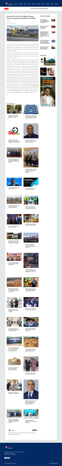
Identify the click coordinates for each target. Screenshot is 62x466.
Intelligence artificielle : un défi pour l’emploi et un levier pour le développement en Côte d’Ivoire (30, 270)
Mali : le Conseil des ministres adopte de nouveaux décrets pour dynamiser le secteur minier (30, 349)
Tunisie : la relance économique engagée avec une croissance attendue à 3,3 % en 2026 (13, 116)
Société (25, 3)
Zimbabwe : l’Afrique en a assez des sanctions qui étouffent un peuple (44, 47)
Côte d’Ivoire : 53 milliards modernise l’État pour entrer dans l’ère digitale (30, 421)
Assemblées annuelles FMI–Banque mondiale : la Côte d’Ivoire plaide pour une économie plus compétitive (31, 171)
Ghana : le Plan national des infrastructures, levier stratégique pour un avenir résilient (30, 141)
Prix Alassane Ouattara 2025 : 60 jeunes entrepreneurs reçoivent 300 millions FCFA (13, 263)
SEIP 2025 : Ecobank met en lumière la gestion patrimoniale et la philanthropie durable (14, 329)
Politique (20, 3)
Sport (29, 3)
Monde (38, 3)
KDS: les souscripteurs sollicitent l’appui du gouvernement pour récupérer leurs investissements (13, 241)
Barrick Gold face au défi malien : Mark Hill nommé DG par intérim (30, 225)
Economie (34, 3)
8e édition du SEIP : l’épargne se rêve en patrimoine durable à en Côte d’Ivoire (30, 329)
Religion (43, 3)
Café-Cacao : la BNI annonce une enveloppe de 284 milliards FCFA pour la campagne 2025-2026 (30, 289)
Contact (56, 3)
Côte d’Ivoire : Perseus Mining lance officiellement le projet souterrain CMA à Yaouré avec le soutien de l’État (13, 290)
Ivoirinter (8, 463)
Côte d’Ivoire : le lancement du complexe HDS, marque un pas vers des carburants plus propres (30, 207)
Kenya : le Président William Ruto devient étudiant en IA (13, 188)
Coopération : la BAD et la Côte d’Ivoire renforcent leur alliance (30, 374)
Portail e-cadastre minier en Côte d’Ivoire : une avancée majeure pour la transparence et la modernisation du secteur (13, 349)
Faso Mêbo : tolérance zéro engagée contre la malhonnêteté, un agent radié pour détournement (14, 141)
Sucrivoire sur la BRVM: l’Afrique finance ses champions (13, 227)
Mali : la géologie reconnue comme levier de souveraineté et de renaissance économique (14, 206)
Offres (47, 3)
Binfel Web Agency (55, 463)
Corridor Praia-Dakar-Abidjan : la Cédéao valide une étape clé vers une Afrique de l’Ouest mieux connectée (13, 421)
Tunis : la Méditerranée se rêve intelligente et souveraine (30, 189)
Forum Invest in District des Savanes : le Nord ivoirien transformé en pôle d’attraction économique (30, 246)
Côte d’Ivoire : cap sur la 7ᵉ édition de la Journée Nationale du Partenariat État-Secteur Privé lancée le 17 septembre (30, 402)
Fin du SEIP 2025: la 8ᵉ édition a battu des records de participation (30, 309)
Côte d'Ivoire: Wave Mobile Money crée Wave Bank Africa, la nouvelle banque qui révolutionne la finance (31, 116)
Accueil (15, 3)
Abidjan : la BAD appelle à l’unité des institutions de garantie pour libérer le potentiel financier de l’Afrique (13, 161)
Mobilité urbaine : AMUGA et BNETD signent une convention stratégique (13, 310)
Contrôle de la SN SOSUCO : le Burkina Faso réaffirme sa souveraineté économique (13, 368)
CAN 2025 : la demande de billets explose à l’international (44, 27)
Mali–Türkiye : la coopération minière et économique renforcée (13, 393)
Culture (51, 3)
